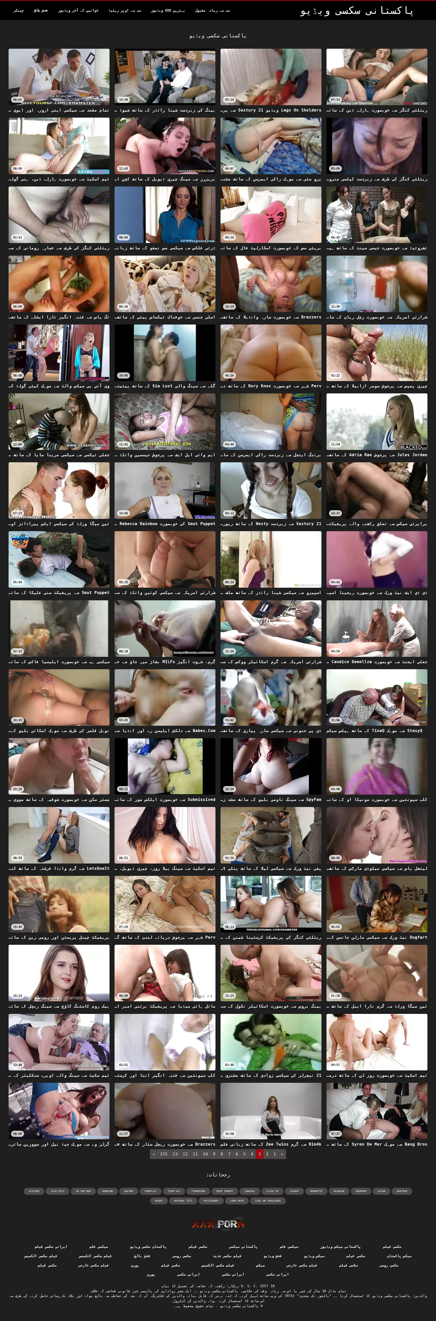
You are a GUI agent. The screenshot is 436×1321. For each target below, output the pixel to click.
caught (294, 1191)
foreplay (151, 1191)
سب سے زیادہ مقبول (212, 10)
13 (175, 1154)
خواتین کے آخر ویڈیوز (78, 10)
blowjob (339, 1191)
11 (195, 1154)
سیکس (260, 1265)
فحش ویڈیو (273, 1256)
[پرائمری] (218, 1224)
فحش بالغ (142, 1256)
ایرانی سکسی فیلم (51, 1247)
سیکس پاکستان (399, 1256)
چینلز (19, 10)
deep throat (224, 1191)
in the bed (83, 1191)
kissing (34, 1191)
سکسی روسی (182, 1256)
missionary (211, 1200)
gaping (128, 1191)
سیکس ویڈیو (314, 1256)
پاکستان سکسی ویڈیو (148, 1247)
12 (185, 1154)
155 (164, 1154)
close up (272, 1191)
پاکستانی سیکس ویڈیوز (340, 1247)
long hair (237, 1200)
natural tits (183, 1200)
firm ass (174, 1191)
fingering (198, 1191)
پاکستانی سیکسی (243, 1247)
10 (205, 1154)
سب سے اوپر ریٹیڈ (124, 10)
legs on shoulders (268, 1200)
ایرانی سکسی (277, 1274)
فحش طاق (41, 10)
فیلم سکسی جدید (227, 1256)
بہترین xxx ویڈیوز (168, 10)
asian (381, 1191)
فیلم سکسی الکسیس (95, 1256)
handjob (107, 1191)
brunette (316, 1191)
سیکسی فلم (289, 1247)
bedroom (361, 1191)
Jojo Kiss (57, 1191)
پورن (135, 1265)
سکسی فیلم (392, 1247)
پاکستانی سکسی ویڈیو (238, 1306)
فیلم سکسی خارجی (302, 1265)
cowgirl (249, 1191)
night (159, 1200)
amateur (402, 1191)
